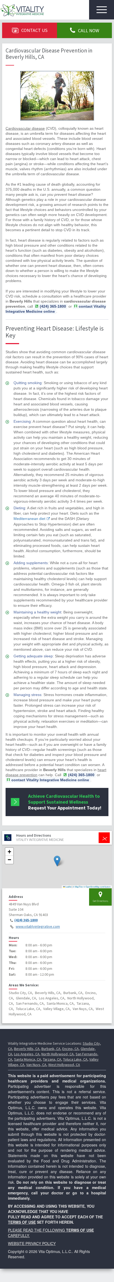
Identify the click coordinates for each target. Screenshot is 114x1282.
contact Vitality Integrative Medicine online (56, 309)
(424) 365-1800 (26, 920)
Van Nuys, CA (36, 1064)
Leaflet (68, 886)
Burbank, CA (50, 1048)
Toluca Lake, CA (75, 1059)
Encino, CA (70, 1048)
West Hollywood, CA (64, 1064)
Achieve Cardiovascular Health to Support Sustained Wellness (64, 802)
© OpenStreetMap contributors (97, 886)
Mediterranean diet (29, 518)
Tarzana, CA (52, 1059)
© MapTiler (78, 886)
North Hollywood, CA (57, 1054)
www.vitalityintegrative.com (38, 926)
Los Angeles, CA (27, 1054)
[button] (57, 861)
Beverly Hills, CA (27, 1048)
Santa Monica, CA (27, 1059)
